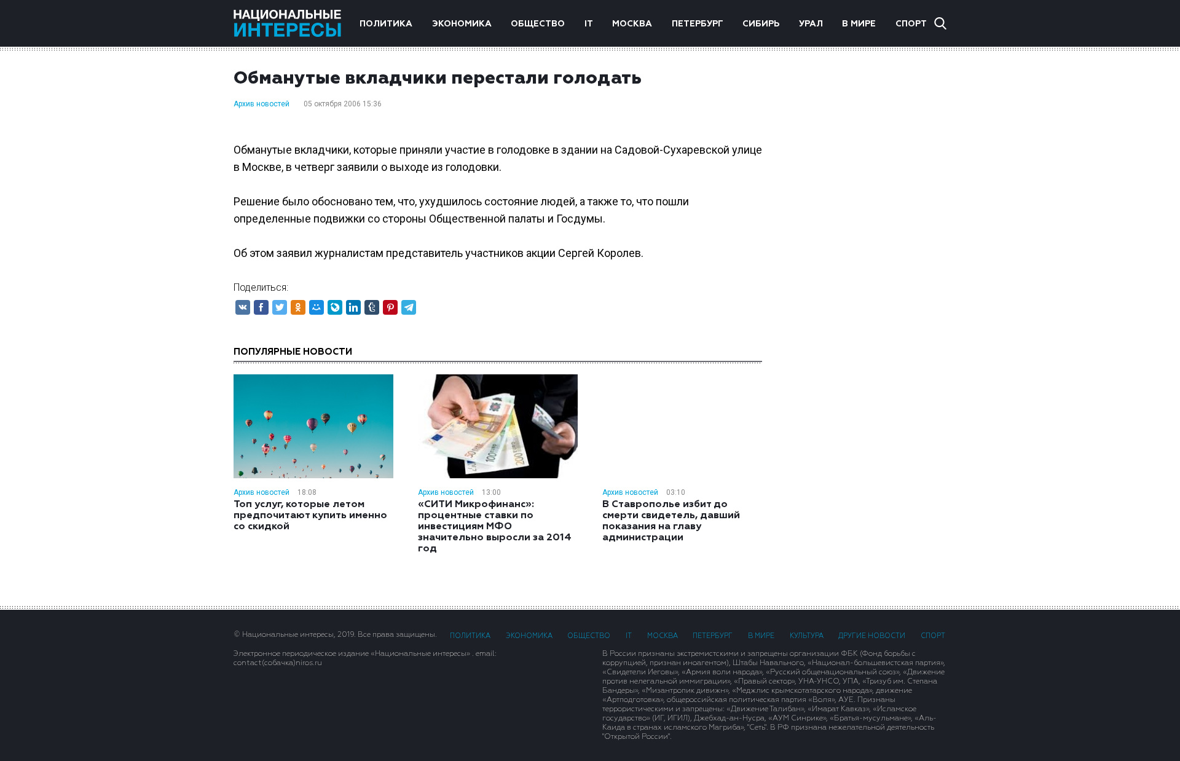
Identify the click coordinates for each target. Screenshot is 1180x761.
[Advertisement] (866, 243)
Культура (807, 636)
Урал (811, 24)
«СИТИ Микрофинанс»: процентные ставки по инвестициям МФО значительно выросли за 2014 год (495, 527)
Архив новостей (261, 104)
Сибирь (760, 24)
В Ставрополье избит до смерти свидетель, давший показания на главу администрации (671, 521)
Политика (386, 24)
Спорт (911, 24)
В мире (859, 24)
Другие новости (871, 636)
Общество (538, 24)
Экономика (462, 24)
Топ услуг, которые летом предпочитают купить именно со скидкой (310, 516)
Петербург (697, 24)
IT (588, 24)
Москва (632, 24)
